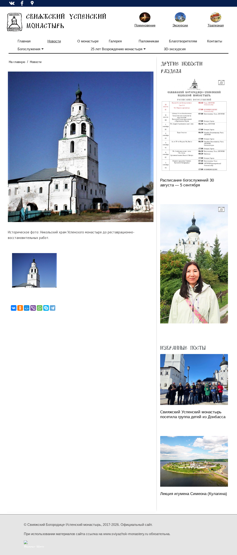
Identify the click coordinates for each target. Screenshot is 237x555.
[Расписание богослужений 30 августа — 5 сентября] (194, 125)
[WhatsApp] (39, 308)
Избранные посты (183, 347)
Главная (24, 41)
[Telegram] (52, 308)
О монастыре (88, 41)
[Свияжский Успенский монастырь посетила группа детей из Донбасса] (194, 379)
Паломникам (149, 41)
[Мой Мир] (26, 308)
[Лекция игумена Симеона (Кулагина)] (194, 461)
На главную (17, 62)
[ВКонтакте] (13, 308)
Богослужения (29, 49)
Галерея (115, 41)
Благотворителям (183, 41)
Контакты (214, 41)
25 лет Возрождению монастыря (116, 49)
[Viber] (33, 308)
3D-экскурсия (175, 49)
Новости (54, 41)
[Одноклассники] (20, 308)
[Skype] (46, 308)
